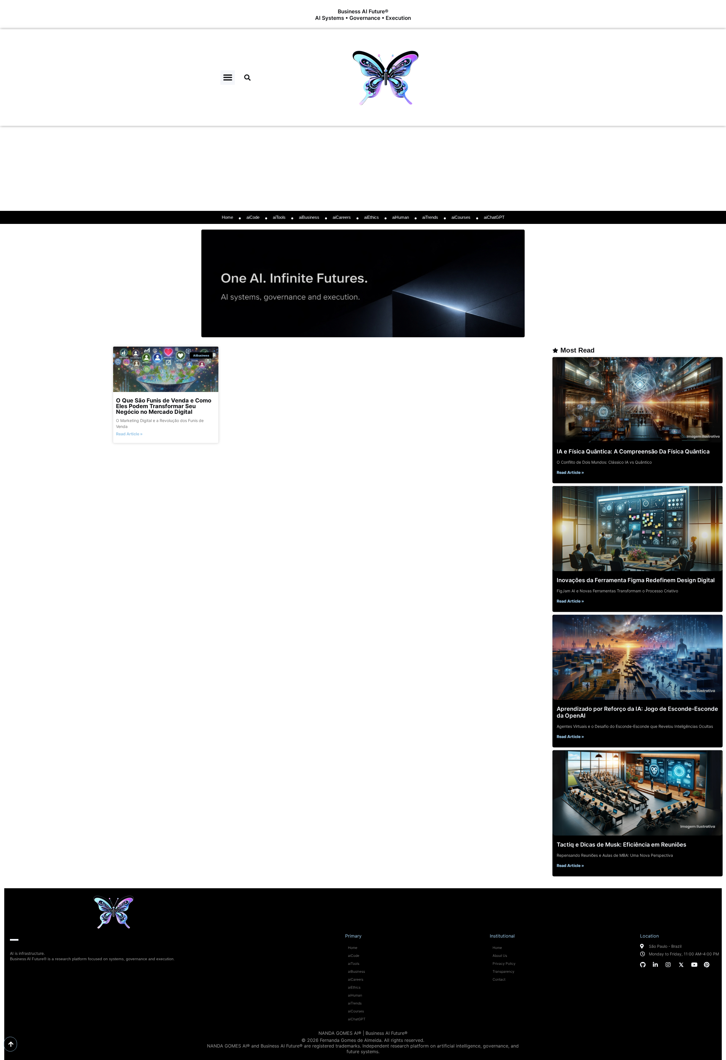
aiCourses (460, 217)
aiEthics (371, 217)
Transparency (503, 971)
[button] (227, 77)
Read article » (129, 433)
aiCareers (342, 217)
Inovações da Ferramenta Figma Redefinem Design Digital (636, 580)
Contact (499, 979)
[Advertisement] (363, 168)
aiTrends (430, 217)
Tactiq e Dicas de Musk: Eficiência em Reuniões (621, 844)
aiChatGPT (494, 217)
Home (227, 217)
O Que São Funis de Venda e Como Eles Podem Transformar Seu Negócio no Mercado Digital (163, 406)
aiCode (252, 217)
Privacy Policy (504, 963)
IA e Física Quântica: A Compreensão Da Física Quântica (633, 451)
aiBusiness (309, 217)
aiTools (279, 217)
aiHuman (400, 217)
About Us (500, 955)
